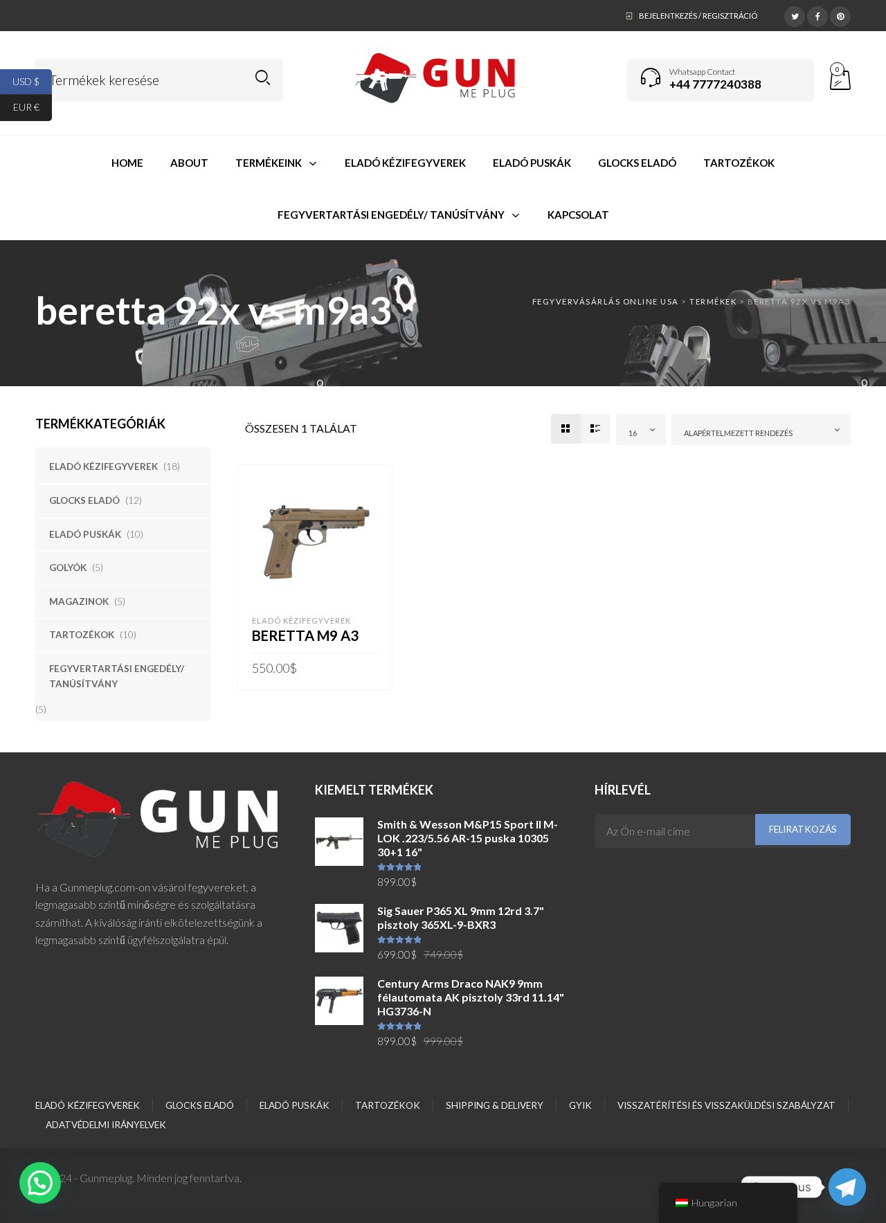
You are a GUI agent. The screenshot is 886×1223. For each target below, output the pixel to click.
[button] (40, 1183)
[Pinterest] (840, 14)
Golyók (68, 567)
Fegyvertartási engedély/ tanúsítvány (116, 676)
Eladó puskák (85, 534)
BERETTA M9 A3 (305, 635)
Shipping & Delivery (494, 1105)
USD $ (32, 80)
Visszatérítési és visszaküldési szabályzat (726, 1105)
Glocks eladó (84, 500)
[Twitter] (794, 14)
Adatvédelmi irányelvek (106, 1124)
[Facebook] (817, 14)
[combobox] (641, 429)
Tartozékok (81, 634)
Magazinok (79, 601)
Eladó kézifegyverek (103, 466)
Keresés (263, 78)
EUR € (32, 107)
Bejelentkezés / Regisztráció (698, 15)
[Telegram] (847, 1187)
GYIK (580, 1105)
